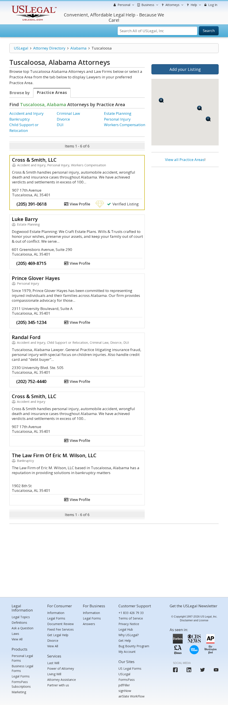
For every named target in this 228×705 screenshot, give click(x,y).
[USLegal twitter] (202, 669)
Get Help (124, 640)
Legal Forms (21, 676)
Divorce (63, 119)
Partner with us (58, 685)
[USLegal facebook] (175, 669)
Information (55, 613)
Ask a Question (22, 628)
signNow (124, 691)
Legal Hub (125, 629)
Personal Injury (117, 119)
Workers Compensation (124, 124)
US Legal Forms (129, 668)
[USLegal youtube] (216, 669)
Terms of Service (130, 618)
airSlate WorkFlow (131, 696)
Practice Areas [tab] (52, 92)
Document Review (60, 624)
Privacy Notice (128, 624)
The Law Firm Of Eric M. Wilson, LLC (54, 455)
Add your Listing (185, 69)
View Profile (79, 204)
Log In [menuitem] (212, 5)
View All (17, 639)
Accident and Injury (26, 113)
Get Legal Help (57, 635)
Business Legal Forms (22, 668)
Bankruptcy (19, 119)
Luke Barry (25, 219)
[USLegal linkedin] (189, 669)
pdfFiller (124, 685)
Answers (89, 624)
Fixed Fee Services (60, 629)
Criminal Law (68, 113)
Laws (15, 634)
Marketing (19, 692)
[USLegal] (33, 6)
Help (193, 5)
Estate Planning (117, 113)
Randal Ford (26, 337)
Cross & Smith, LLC (34, 159)
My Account (127, 651)
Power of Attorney (60, 668)
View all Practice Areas (184, 159)
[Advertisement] (185, 199)
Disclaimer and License (194, 620)
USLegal (21, 48)
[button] (161, 100)
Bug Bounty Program (133, 646)
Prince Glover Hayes (36, 278)
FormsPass (126, 679)
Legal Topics (21, 617)
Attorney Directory (49, 48)
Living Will (54, 674)
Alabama (78, 48)
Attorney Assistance (61, 679)
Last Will (53, 663)
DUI (60, 124)
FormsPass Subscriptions (21, 684)
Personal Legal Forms (22, 658)
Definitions (19, 622)
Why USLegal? (128, 635)
